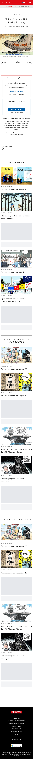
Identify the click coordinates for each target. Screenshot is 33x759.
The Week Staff (11, 26)
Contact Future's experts (16, 721)
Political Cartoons (19, 14)
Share (5, 62)
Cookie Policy (16, 729)
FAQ (16, 734)
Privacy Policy (16, 726)
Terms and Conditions (16, 723)
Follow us (20, 62)
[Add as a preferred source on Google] (16, 745)
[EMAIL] (3, 148)
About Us (17, 718)
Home (10, 14)
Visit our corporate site (23, 753)
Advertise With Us (17, 731)
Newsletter (29, 62)
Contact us (20, 134)
